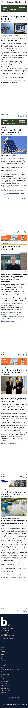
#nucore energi (8, 443)
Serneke (2, 667)
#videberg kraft (10, 321)
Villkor (14, 701)
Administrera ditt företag (6, 685)
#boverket (3, 198)
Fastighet (3, 647)
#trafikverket (4, 321)
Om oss (2, 676)
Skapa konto (3, 692)
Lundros (5, 634)
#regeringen (23, 198)
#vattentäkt (22, 577)
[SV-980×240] (14, 8)
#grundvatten (9, 577)
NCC (2, 658)
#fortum (3, 443)
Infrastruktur (3, 651)
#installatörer (17, 198)
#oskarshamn (15, 443)
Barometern (23, 536)
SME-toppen (3, 671)
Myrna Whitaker (4, 114)
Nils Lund (3, 230)
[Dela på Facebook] (18, 115)
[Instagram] (12, 698)
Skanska (2, 656)
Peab (2, 662)
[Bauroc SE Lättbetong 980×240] (14, 238)
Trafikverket (3, 660)
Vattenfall (3, 665)
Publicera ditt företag (5, 683)
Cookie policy (19, 701)
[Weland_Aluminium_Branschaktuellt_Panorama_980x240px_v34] (14, 483)
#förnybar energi (9, 198)
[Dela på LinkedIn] (23, 115)
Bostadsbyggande (4, 664)
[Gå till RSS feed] (26, 115)
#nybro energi (15, 577)
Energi (4, 13)
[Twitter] (18, 698)
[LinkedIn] (15, 698)
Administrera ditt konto (5, 690)
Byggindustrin (6, 243)
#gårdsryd (3, 577)
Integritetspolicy (9, 701)
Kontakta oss (3, 678)
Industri (2, 649)
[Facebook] (9, 698)
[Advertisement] (14, 98)
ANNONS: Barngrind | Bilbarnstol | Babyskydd (10, 669)
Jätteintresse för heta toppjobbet (17, 574)
